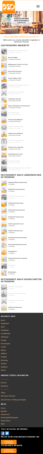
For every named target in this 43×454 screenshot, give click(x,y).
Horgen (3, 340)
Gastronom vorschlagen (8, 442)
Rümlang (4, 360)
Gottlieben (5, 330)
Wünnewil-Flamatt (8, 396)
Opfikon (4, 353)
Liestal (3, 347)
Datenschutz (6, 421)
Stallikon (4, 367)
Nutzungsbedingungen (9, 417)
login (3, 424)
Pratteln (4, 357)
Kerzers (4, 383)
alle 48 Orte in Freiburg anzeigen (13, 400)
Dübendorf (5, 323)
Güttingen (4, 337)
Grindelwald (5, 333)
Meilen (3, 350)
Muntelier (4, 386)
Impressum (5, 414)
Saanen (4, 363)
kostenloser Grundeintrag (9, 450)
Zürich (3, 370)
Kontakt (4, 411)
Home (3, 408)
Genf (3, 327)
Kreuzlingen (5, 343)
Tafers (3, 393)
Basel (3, 320)
